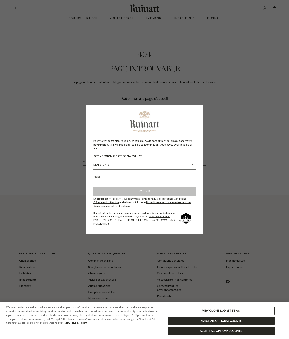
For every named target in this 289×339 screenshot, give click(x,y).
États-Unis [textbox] (101, 164)
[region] (144, 320)
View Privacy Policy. (75, 322)
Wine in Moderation (159, 216)
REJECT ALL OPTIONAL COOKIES (221, 321)
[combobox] (144, 165)
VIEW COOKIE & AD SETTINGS (221, 310)
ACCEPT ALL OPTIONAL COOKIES (221, 331)
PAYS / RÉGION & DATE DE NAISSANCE (117, 156)
